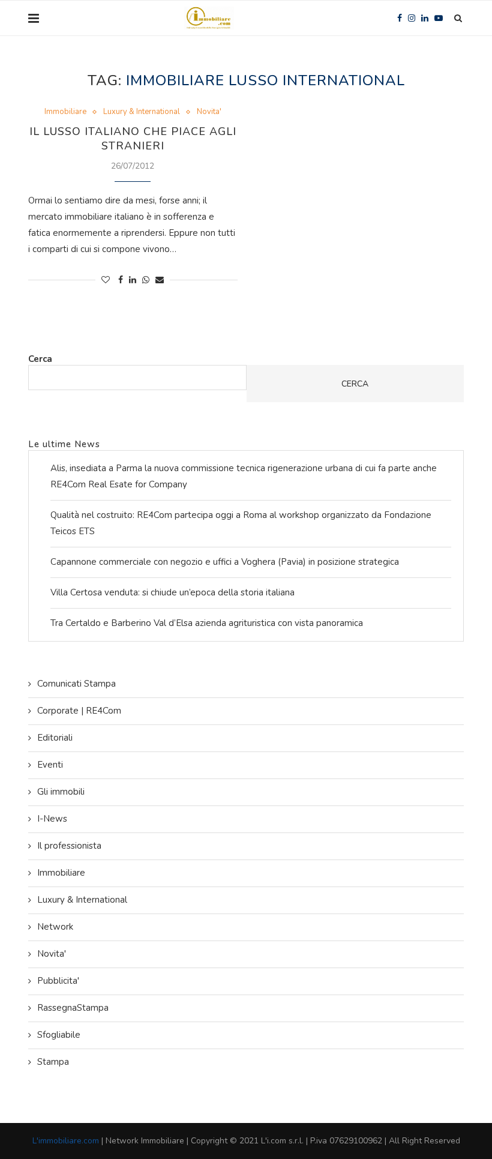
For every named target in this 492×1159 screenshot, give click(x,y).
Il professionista (69, 846)
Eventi (50, 765)
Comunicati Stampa (76, 684)
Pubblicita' (58, 981)
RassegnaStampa (73, 1008)
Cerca (40, 359)
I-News (52, 819)
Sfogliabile (58, 1035)
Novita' (209, 112)
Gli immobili (61, 792)
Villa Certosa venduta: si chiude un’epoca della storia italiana (172, 592)
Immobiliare (65, 112)
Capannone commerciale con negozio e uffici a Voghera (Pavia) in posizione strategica (224, 562)
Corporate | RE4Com (79, 711)
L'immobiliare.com (65, 1140)
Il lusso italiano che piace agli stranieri (132, 138)
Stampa (53, 1062)
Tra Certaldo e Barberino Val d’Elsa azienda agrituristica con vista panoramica (206, 623)
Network (55, 927)
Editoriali (55, 738)
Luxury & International (141, 112)
